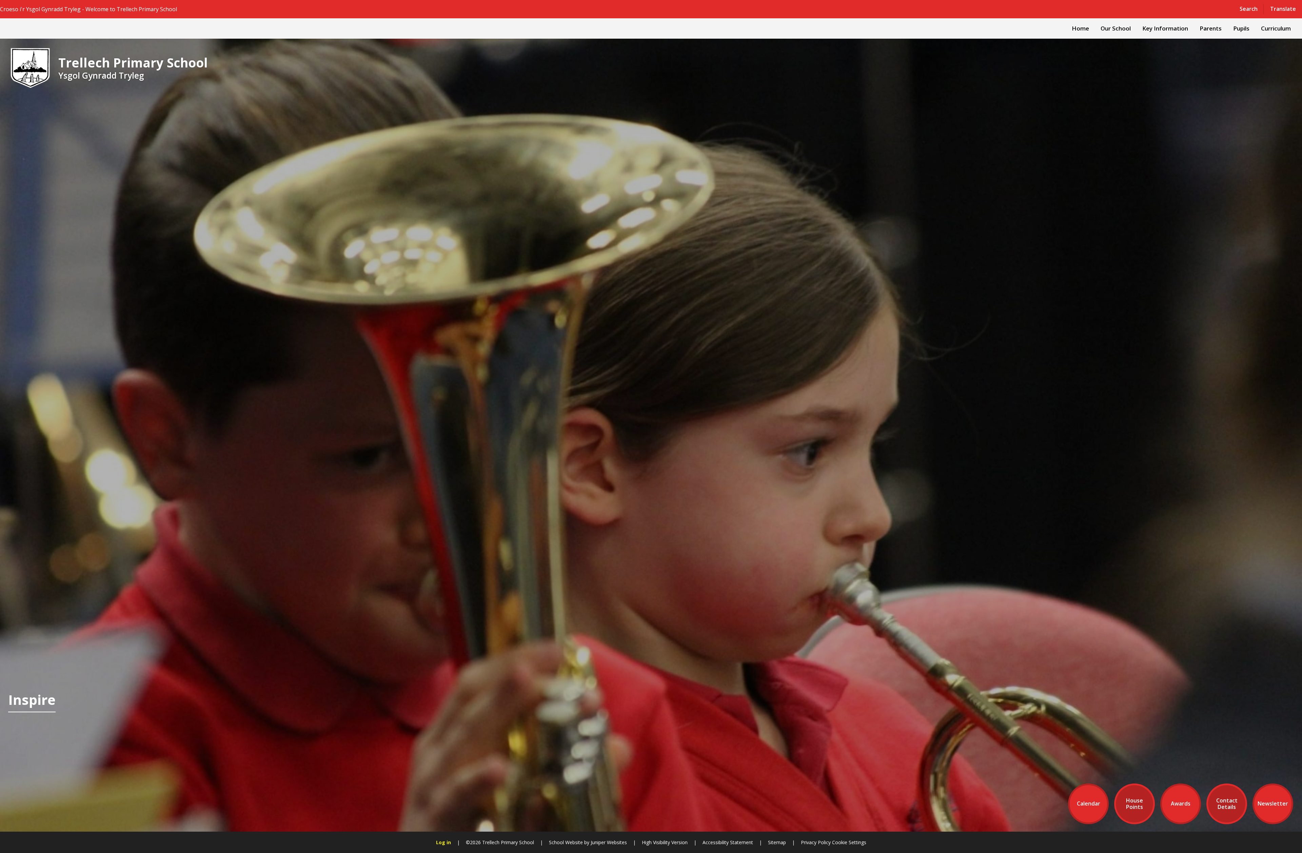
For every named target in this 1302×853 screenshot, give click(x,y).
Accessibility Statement (728, 842)
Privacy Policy (816, 842)
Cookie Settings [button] (849, 842)
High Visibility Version (665, 842)
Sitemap (777, 842)
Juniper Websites (609, 842)
